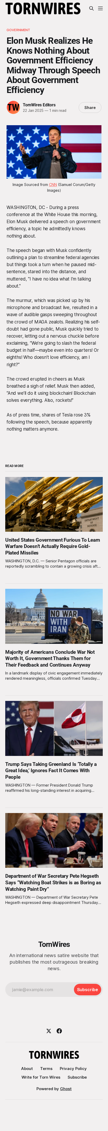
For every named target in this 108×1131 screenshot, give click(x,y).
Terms (46, 1068)
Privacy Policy (73, 1068)
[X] (48, 1031)
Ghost (66, 1088)
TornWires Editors (39, 104)
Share (90, 107)
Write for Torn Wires (40, 1077)
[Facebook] (59, 1031)
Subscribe (77, 1077)
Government (18, 30)
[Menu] (100, 8)
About (27, 1068)
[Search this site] (91, 8)
